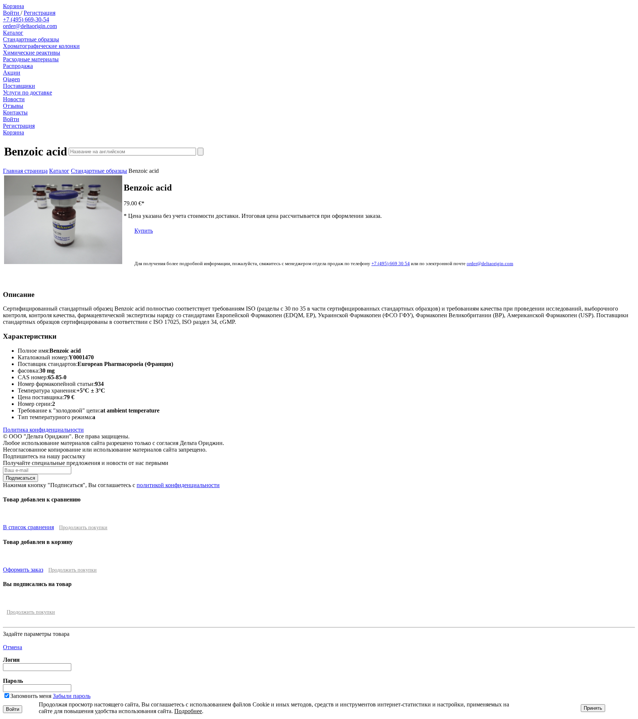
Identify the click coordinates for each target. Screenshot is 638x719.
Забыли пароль (71, 696)
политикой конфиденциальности (178, 485)
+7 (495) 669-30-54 (26, 19)
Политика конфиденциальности (43, 430)
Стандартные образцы (31, 39)
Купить (143, 230)
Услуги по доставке (27, 92)
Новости (14, 99)
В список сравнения (28, 527)
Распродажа (18, 66)
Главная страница (25, 171)
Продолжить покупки (83, 527)
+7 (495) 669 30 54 (390, 263)
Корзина (13, 6)
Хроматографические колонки (41, 46)
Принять (593, 708)
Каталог (13, 33)
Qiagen (11, 79)
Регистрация (39, 13)
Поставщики (19, 86)
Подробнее (188, 711)
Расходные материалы (31, 59)
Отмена (12, 647)
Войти (12, 13)
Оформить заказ (23, 569)
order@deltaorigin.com (30, 26)
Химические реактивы (31, 52)
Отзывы (13, 106)
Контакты (15, 112)
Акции (11, 72)
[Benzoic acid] (63, 262)
